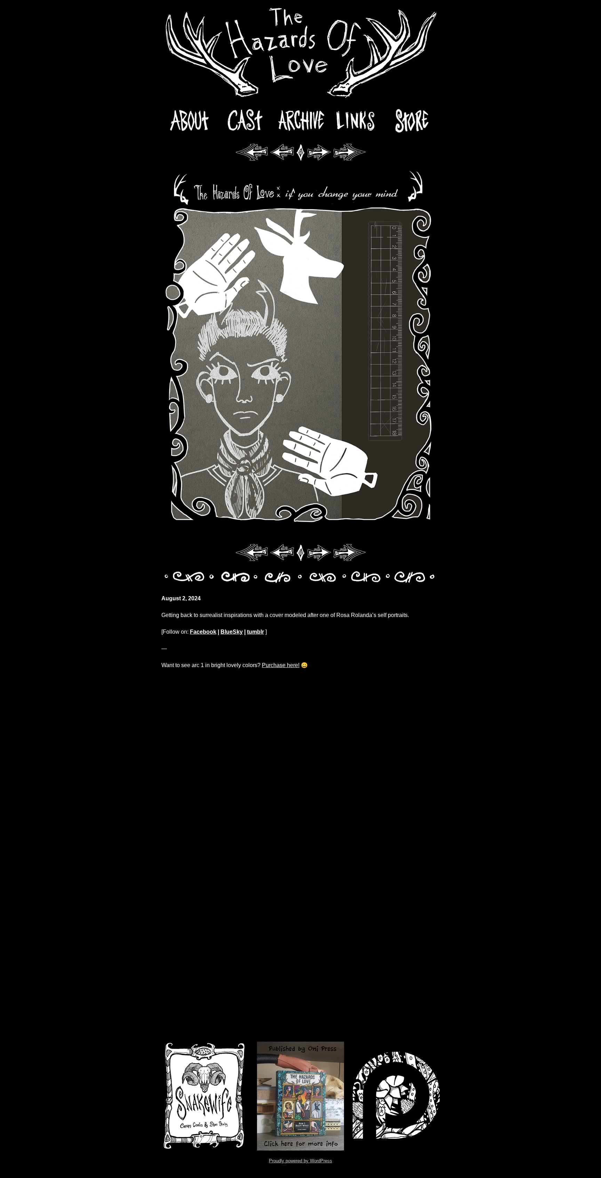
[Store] (412, 121)
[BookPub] (300, 1096)
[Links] (356, 121)
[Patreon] (396, 1096)
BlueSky (232, 632)
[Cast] (245, 121)
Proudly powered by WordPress (300, 1160)
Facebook (203, 632)
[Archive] (300, 121)
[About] (189, 121)
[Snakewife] (204, 1096)
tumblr (255, 632)
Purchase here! (280, 665)
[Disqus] (300, 765)
